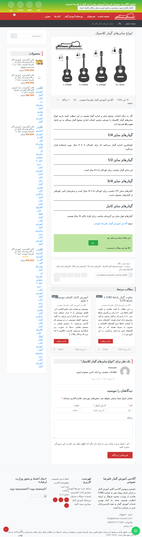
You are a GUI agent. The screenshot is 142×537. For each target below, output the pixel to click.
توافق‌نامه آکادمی (61, 482)
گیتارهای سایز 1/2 (94, 266)
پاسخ (55, 368)
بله (92, 242)
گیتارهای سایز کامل (63, 266)
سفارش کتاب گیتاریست (80, 492)
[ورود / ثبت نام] (10, 16)
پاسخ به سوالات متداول (81, 496)
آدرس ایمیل (99, 405)
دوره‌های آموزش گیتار (81, 500)
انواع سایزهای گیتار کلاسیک (112, 266)
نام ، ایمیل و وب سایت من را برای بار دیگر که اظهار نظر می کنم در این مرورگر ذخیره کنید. (92, 445)
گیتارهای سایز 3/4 (79, 266)
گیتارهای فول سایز (126, 269)
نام (130, 405)
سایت (76, 405)
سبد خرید (65, 486)
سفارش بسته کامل (82, 504)
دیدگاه (130, 417)
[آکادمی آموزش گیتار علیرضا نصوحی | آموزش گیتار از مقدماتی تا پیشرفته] (125, 16)
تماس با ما (64, 494)
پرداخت (65, 490)
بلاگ (119, 263)
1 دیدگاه (66, 99)
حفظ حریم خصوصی (60, 478)
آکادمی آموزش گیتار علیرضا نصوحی (96, 99)
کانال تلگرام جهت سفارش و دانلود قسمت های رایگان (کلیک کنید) (106, 8)
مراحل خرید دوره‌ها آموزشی (79, 488)
